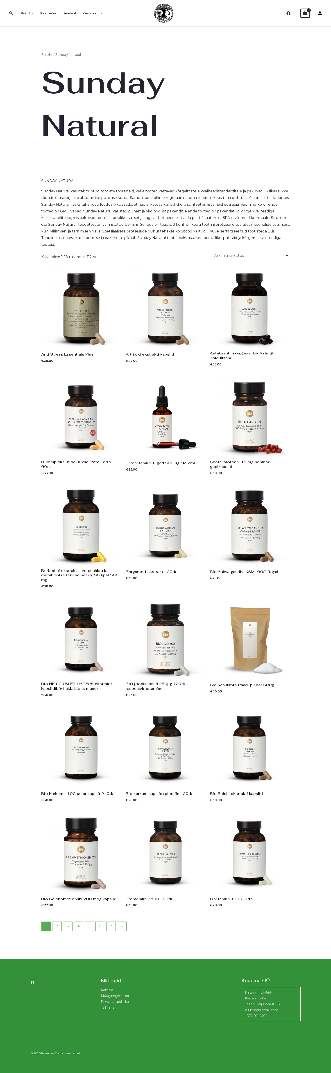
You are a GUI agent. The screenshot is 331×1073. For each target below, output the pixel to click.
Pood (25, 13)
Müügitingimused (115, 996)
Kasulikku (91, 13)
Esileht (46, 55)
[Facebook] (288, 13)
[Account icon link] (320, 13)
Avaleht (70, 13)
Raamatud (48, 13)
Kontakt (107, 990)
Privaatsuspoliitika (115, 1002)
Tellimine (108, 1007)
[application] (32, 13)
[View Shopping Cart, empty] (305, 13)
